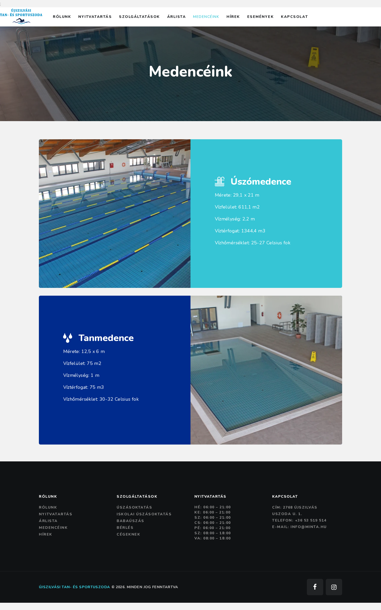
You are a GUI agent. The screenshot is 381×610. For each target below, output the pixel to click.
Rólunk (48, 507)
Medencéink (53, 527)
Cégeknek (128, 534)
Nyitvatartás (55, 514)
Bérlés (125, 527)
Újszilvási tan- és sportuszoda (74, 587)
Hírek (45, 534)
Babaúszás (130, 520)
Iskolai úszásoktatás (144, 514)
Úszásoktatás (134, 507)
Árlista (48, 520)
